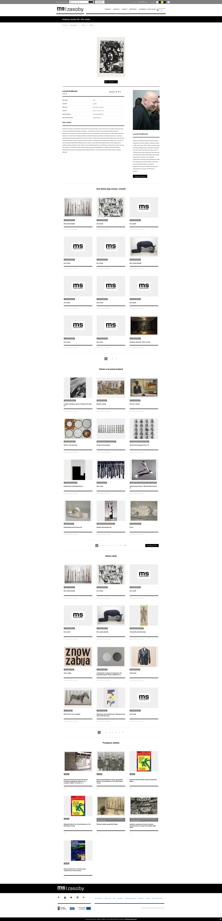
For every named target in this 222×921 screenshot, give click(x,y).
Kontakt (148, 898)
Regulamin (141, 898)
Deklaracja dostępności (130, 898)
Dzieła (83, 25)
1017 (125, 545)
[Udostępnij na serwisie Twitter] (118, 92)
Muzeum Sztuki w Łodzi (61, 2)
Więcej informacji (140, 176)
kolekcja (107, 9)
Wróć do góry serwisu (157, 898)
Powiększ (111, 82)
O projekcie (120, 898)
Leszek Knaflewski (69, 91)
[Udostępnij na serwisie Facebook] (120, 92)
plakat (91, 25)
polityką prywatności (131, 919)
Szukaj (90, 2)
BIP (114, 898)
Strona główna (73, 25)
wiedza (124, 9)
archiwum (116, 9)
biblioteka (133, 9)
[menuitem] (108, 9)
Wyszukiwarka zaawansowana (100, 2)
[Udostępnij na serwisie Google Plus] (117, 92)
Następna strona (152, 545)
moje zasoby (152, 9)
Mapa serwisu (107, 898)
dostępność (143, 9)
